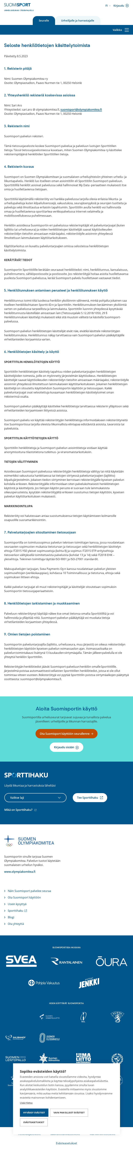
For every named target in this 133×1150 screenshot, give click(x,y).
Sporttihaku (16, 911)
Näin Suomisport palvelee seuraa (29, 891)
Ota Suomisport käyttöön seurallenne (65, 734)
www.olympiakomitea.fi (19, 872)
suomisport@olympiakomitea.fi (81, 109)
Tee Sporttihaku (88, 798)
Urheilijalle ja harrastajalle (77, 20)
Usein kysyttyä (17, 904)
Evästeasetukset (33, 1122)
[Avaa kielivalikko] (108, 5)
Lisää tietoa (26, 1102)
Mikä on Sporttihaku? (20, 810)
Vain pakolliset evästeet (69, 1112)
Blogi (11, 917)
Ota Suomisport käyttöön (24, 897)
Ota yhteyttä (16, 924)
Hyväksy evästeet (34, 1112)
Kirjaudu (119, 6)
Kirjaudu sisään (64, 747)
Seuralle (44, 20)
